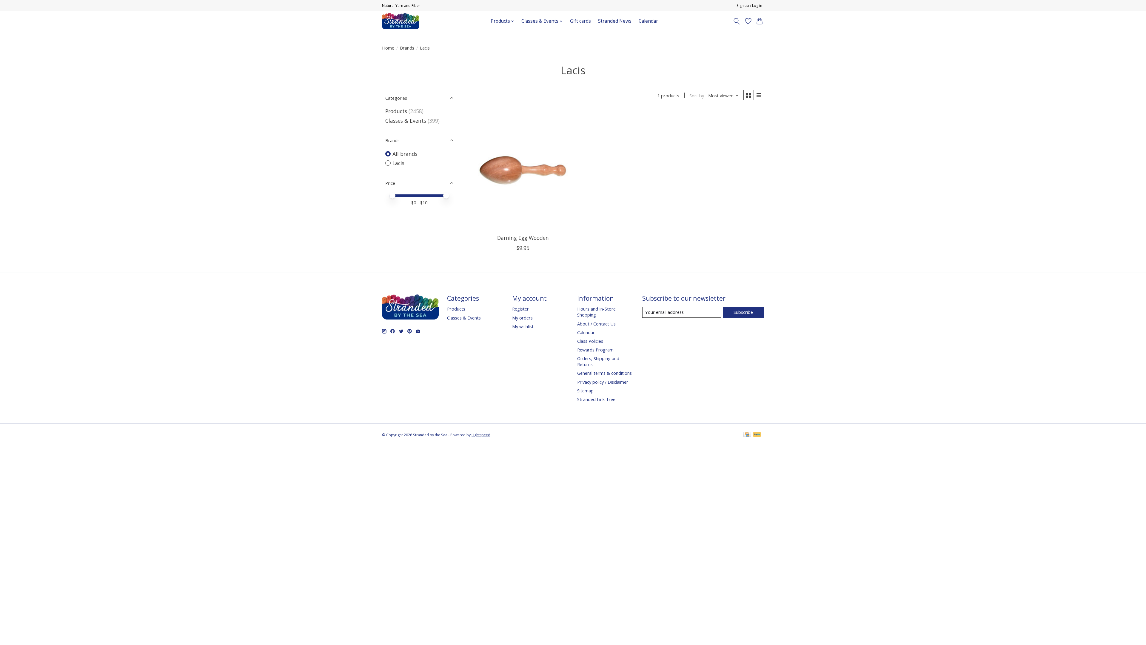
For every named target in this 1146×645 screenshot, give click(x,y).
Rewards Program (595, 350)
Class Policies (590, 341)
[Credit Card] (747, 435)
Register (520, 309)
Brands (407, 48)
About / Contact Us (596, 324)
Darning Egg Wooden (523, 237)
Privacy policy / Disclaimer (602, 382)
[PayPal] (757, 435)
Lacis (398, 163)
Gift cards (580, 21)
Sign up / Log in (749, 5)
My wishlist (523, 326)
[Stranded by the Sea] (400, 21)
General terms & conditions (604, 373)
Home (388, 48)
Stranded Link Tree (596, 399)
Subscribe (743, 312)
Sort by (696, 96)
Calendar (648, 21)
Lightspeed (481, 434)
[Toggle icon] (736, 21)
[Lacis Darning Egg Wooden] (523, 170)
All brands (405, 153)
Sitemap (585, 391)
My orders (522, 318)
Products (396, 111)
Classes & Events (405, 120)
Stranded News (614, 21)
